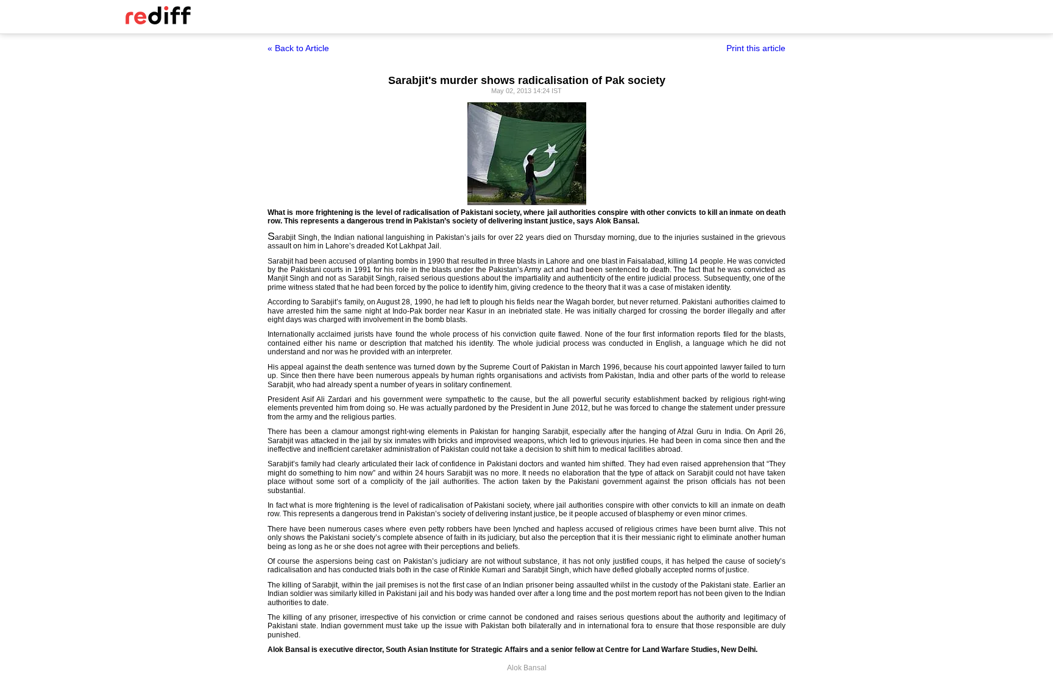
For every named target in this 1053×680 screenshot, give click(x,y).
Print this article (755, 48)
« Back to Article (298, 48)
